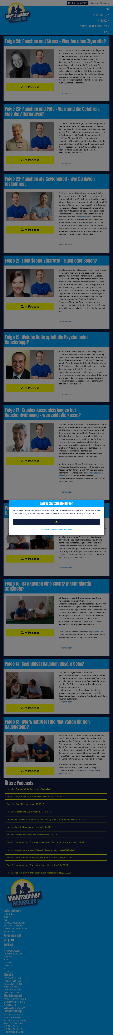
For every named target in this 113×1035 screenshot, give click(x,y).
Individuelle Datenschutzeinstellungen (56, 530)
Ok (56, 522)
